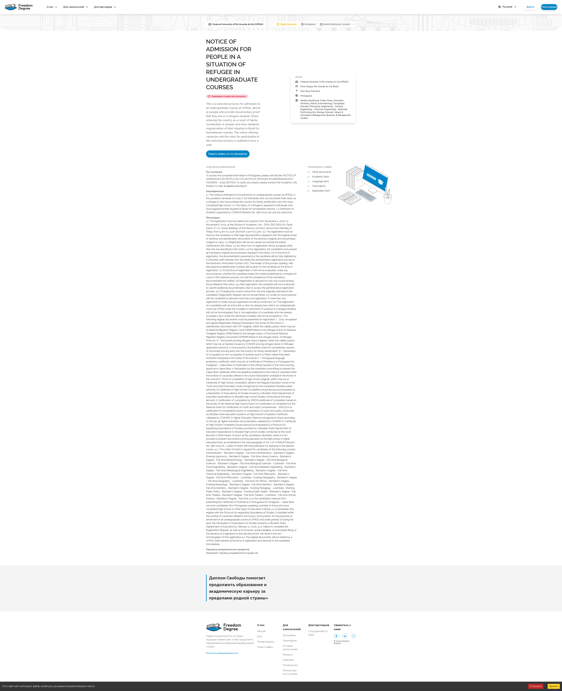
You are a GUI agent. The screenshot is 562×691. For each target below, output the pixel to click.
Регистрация (549, 7)
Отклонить (536, 686)
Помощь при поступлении (290, 672)
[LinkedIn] (345, 636)
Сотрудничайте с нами (318, 633)
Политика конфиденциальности (222, 653)
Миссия (261, 631)
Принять (553, 686)
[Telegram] (353, 636)
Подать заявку (265, 647)
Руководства (290, 665)
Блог (259, 636)
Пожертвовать (265, 641)
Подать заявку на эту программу (227, 153)
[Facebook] (336, 636)
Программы (289, 635)
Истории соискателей (290, 647)
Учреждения (290, 640)
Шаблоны (288, 660)
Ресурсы (287, 654)
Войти (530, 7)
